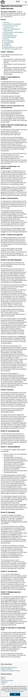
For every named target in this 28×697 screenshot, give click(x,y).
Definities (6, 22)
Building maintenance (7, 669)
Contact (3, 684)
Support (3, 677)
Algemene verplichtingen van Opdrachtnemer (12, 30)
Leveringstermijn (8, 40)
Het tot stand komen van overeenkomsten (11, 26)
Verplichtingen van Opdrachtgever (13, 32)
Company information (7, 680)
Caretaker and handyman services (10, 670)
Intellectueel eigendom (10, 35)
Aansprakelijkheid (9, 42)
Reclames (6, 39)
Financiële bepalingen (10, 37)
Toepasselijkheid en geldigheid (12, 24)
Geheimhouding (8, 34)
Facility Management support (9, 667)
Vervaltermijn (7, 45)
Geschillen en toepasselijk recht (13, 49)
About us (3, 679)
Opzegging (7, 44)
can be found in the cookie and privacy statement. (16, 690)
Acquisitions (4, 682)
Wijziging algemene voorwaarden (13, 47)
